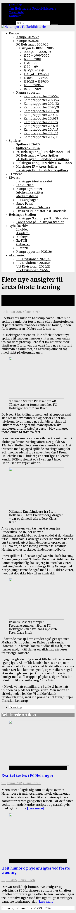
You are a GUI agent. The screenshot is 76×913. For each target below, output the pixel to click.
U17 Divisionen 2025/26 (33, 270)
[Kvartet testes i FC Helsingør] (39, 764)
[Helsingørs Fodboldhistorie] (23, 26)
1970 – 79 (30, 63)
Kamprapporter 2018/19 (41, 115)
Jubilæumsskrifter (30, 192)
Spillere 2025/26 (28, 148)
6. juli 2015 (9, 880)
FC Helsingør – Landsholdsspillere (42, 159)
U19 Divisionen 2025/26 (33, 263)
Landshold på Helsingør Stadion (40, 222)
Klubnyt (22, 237)
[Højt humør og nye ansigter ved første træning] (39, 857)
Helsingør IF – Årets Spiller (37, 166)
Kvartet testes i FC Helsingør (27, 776)
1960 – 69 (31, 66)
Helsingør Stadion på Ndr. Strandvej (42, 218)
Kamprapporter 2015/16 (41, 126)
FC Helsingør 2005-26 (32, 44)
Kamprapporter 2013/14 (41, 133)
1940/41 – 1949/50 (36, 74)
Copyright (16, 12)
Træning (15, 707)
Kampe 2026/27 (27, 37)
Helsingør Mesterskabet (34, 181)
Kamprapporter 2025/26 (41, 96)
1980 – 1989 (32, 59)
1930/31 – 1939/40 (36, 78)
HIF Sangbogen (27, 200)
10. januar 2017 (12, 312)
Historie (22, 248)
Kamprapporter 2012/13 (41, 137)
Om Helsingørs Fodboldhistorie (32, 8)
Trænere (15, 174)
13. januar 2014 (12, 783)
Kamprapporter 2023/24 (41, 100)
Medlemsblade (27, 196)
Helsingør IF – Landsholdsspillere (42, 170)
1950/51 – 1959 (34, 70)
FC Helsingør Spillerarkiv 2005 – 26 (43, 152)
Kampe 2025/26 (27, 41)
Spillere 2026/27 (28, 144)
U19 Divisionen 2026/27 (33, 259)
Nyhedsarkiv (18, 226)
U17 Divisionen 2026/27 (33, 266)
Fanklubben (25, 185)
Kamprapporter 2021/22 (41, 103)
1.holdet (22, 229)
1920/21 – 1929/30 (36, 81)
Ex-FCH (21, 240)
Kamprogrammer (29, 189)
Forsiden (15, 5)
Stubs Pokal (24, 203)
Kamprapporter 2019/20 (41, 111)
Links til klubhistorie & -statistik (41, 211)
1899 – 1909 (32, 89)
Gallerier (23, 244)
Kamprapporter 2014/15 (41, 129)
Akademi (23, 233)
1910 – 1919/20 (34, 85)
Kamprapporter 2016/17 (41, 122)
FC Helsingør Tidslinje (33, 207)
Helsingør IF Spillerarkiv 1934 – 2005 (44, 163)
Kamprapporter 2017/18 (41, 118)
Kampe (14, 33)
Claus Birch (32, 312)
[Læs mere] (35, 808)
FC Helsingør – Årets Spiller (37, 155)
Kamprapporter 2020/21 (41, 107)
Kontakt (15, 16)
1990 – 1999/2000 (36, 55)
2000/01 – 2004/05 (37, 52)
